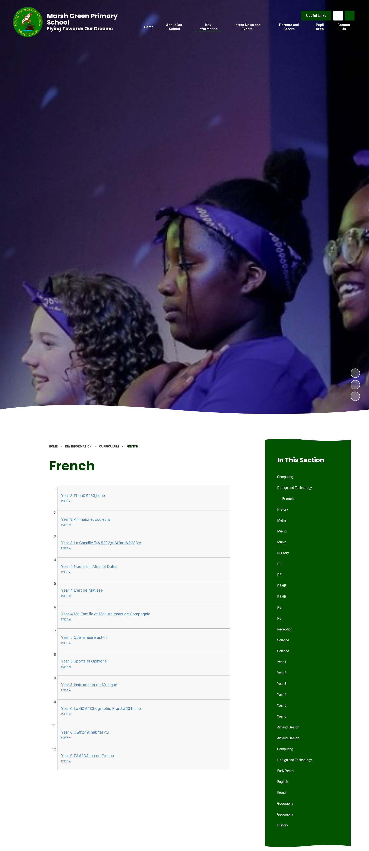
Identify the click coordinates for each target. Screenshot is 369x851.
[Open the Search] (349, 15)
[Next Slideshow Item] (355, 373)
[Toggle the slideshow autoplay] (355, 396)
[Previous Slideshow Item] (355, 384)
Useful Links (316, 16)
